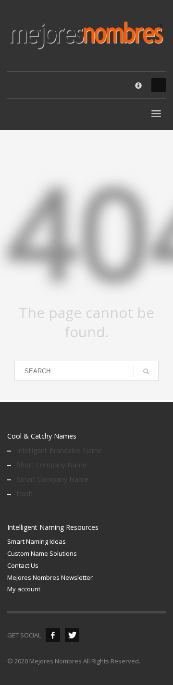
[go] (146, 371)
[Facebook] (53, 635)
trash (25, 493)
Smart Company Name (52, 479)
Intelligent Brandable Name (59, 450)
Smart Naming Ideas (36, 541)
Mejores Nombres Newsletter (50, 577)
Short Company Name (51, 464)
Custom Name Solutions (42, 553)
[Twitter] (72, 635)
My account (23, 589)
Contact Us (22, 565)
